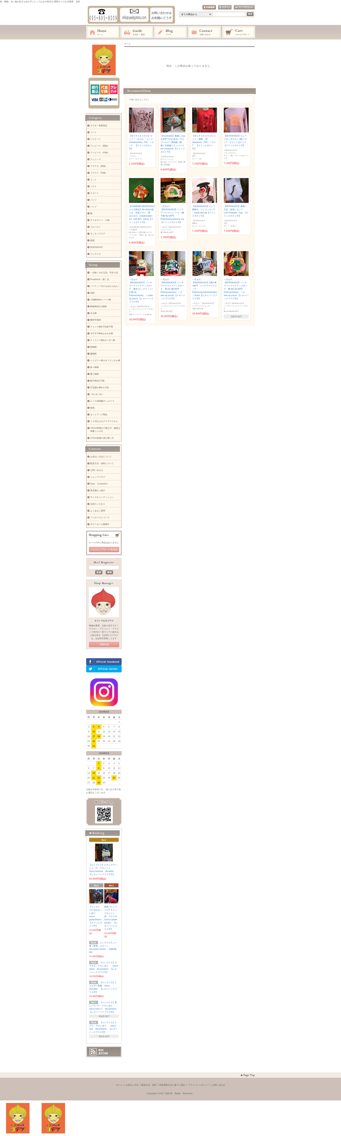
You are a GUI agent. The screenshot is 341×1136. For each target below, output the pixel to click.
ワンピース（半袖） (99, 152)
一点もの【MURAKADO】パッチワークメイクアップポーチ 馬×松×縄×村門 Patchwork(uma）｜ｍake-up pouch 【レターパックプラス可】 (173, 289)
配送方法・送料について (102, 463)
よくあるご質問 (97, 510)
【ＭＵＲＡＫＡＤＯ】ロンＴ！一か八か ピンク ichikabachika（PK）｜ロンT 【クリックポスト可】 (142, 142)
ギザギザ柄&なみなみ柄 (101, 333)
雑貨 (92, 240)
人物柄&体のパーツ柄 (100, 299)
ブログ (170, 32)
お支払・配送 (136, 32)
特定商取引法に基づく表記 (172, 1085)
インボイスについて (99, 517)
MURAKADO (96, 247)
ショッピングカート (238, 32)
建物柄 (93, 353)
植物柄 (93, 347)
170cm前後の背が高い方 (102, 438)
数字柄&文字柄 (97, 380)
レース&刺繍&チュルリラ (102, 401)
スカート (94, 193)
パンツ (93, 200)
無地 (92, 408)
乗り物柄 (94, 374)
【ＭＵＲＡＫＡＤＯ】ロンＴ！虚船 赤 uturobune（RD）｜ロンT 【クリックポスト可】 (204, 142)
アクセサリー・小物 (99, 220)
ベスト (93, 186)
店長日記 (104, 644)
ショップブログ (97, 477)
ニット (93, 179)
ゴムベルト (95, 227)
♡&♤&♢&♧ (96, 394)
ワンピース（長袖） (99, 146)
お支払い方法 (132, 1085)
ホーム (103, 32)
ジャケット (95, 139)
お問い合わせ (204, 32)
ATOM (103, 1053)
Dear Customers (99, 483)
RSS (101, 1050)
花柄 (92, 293)
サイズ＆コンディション (102, 497)
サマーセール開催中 (99, 524)
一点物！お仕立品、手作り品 (104, 272)
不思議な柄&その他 (99, 387)
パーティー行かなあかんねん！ (105, 286)
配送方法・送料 (148, 1085)
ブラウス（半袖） (98, 173)
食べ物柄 (94, 367)
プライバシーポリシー (198, 1085)
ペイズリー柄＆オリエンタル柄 (105, 360)
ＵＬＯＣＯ (95, 254)
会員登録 (209, 7)
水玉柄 (93, 313)
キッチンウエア (97, 233)
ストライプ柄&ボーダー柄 (102, 340)
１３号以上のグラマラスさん (104, 421)
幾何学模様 (95, 320)
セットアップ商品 (98, 414)
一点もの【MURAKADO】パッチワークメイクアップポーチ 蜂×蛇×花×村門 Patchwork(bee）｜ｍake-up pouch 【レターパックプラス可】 (236, 289)
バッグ (93, 206)
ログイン (225, 7)
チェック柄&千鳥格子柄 (101, 326)
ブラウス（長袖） (98, 166)
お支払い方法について (101, 456)
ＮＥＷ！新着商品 (98, 125)
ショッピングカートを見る (104, 550)
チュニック (95, 159)
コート (93, 132)
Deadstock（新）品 (99, 279)
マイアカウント (244, 7)
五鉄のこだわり (97, 504)
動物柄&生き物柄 (98, 306)
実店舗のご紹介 (97, 490)
